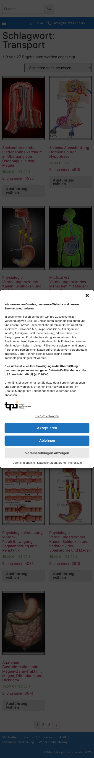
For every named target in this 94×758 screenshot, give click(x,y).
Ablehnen (47, 440)
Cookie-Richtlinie (24, 462)
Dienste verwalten (47, 416)
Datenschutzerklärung (51, 462)
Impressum (75, 462)
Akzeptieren (47, 428)
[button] (87, 295)
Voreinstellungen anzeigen (47, 453)
